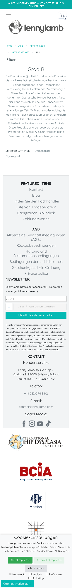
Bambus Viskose (20, 51)
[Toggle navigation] (21, 14)
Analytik (37, 574)
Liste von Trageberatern (36, 207)
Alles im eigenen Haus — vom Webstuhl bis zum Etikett (36, 5)
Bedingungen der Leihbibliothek (36, 261)
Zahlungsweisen (36, 218)
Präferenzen (56, 574)
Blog (36, 195)
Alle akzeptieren (20, 560)
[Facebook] (24, 423)
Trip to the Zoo (36, 45)
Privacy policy (36, 273)
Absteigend (13, 156)
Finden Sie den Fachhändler (36, 201)
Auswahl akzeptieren (49, 560)
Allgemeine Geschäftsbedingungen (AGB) (36, 237)
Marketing (38, 578)
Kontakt (36, 189)
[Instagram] (32, 423)
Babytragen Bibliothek (36, 213)
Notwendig (18, 574)
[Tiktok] (48, 423)
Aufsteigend (43, 150)
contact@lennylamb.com (36, 407)
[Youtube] (40, 423)
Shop (20, 45)
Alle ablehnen (36, 568)
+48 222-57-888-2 (36, 393)
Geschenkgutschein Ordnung (36, 267)
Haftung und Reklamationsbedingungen (36, 253)
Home (9, 45)
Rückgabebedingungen (36, 245)
